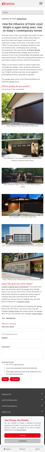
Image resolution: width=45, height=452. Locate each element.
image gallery (37, 314)
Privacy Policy (21, 430)
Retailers (8, 449)
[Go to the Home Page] (15, 3)
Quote (23, 449)
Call (38, 449)
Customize (22, 441)
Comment (5, 347)
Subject (5, 338)
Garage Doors (22, 19)
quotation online (23, 301)
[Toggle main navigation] (41, 3)
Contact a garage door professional (15, 287)
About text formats (8, 362)
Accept (22, 435)
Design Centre (14, 311)
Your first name (8, 327)
